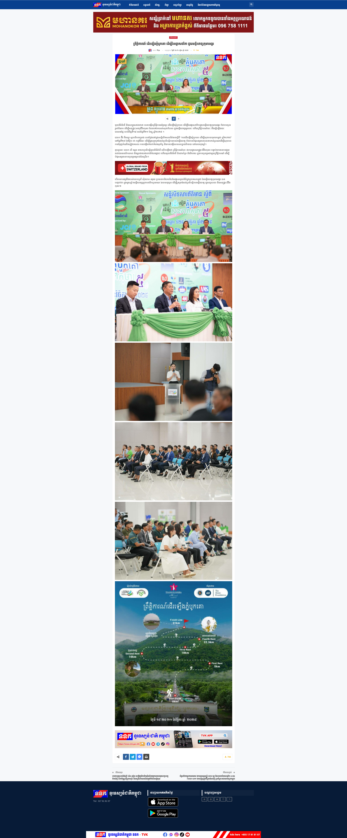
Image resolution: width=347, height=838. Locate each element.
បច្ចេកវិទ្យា (177, 5)
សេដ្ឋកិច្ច (189, 5)
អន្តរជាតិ (146, 5)
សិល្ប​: (157, 5)
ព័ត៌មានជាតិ (134, 5)
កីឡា (167, 5)
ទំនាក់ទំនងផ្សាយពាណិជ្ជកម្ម (209, 5)
